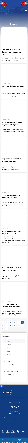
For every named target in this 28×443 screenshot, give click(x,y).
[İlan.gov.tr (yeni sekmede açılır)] (23, 433)
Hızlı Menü (14, 442)
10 (18, 325)
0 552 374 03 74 (14, 413)
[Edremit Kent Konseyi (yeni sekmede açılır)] (18, 433)
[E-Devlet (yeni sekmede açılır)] (8, 433)
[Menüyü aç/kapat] (26, 10)
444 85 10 (14, 407)
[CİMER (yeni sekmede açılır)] (3, 433)
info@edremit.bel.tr (16, 421)
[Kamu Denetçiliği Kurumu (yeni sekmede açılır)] (13, 433)
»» (6, 328)
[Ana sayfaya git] (4, 13)
